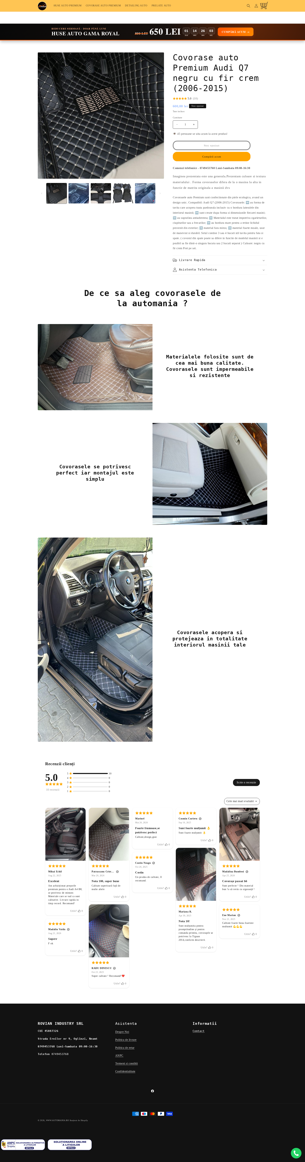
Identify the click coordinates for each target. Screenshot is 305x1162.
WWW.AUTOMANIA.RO (57, 1120)
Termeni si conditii (126, 1063)
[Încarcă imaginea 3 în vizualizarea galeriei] (101, 193)
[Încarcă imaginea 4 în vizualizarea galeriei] (123, 193)
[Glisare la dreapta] (160, 193)
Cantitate (177, 117)
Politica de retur (124, 1047)
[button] (248, 6)
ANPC (119, 1055)
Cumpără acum (211, 156)
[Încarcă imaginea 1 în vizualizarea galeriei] (56, 193)
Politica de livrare (126, 1039)
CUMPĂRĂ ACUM (236, 32)
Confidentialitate (125, 1071)
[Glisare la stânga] (42, 193)
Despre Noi (122, 1031)
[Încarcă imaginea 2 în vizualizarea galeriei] (78, 193)
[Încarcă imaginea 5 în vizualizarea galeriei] (145, 193)
